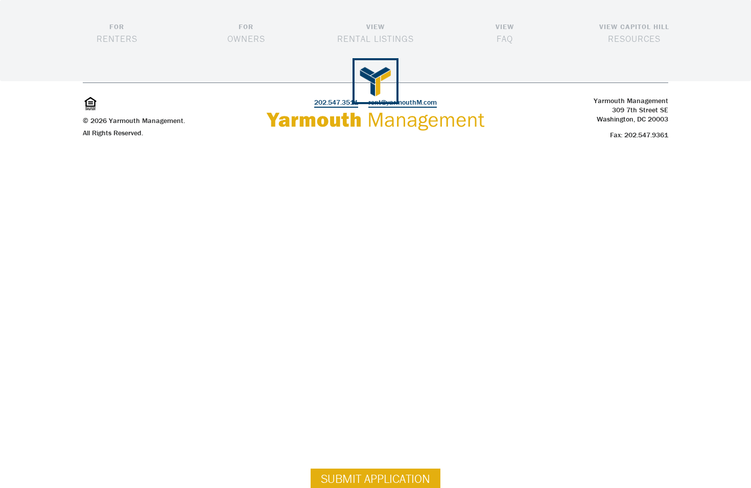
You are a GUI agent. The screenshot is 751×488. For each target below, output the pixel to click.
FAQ (505, 33)
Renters (117, 33)
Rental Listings (375, 33)
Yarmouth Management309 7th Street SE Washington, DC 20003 (631, 110)
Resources (634, 33)
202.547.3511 (336, 102)
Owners (246, 33)
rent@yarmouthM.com (402, 102)
